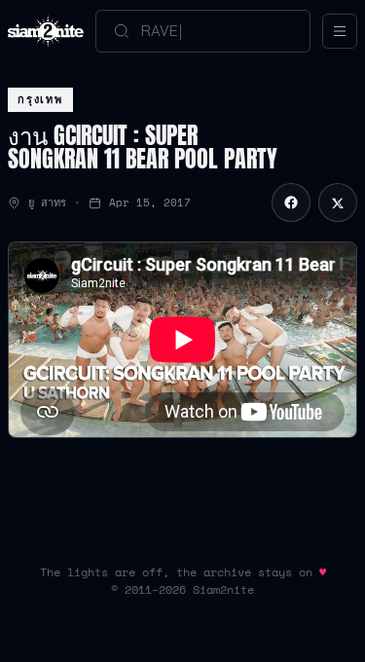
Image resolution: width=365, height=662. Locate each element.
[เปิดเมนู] (339, 31)
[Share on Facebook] (291, 202)
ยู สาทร (47, 202)
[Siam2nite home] (46, 31)
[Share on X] (337, 202)
